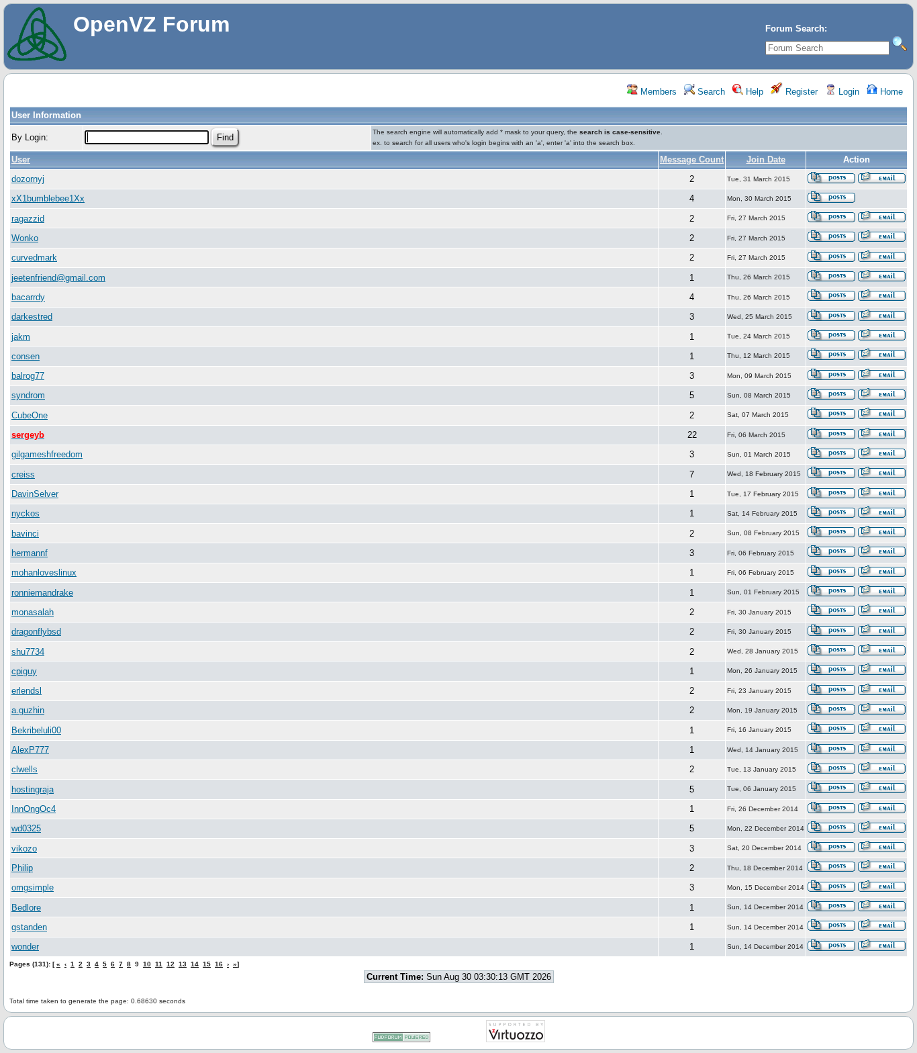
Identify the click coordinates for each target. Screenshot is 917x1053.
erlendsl (26, 691)
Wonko (24, 238)
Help (753, 92)
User (20, 159)
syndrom (28, 395)
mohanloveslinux (44, 572)
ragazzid (27, 219)
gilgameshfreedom (47, 454)
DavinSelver (34, 494)
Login (847, 92)
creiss (23, 474)
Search (710, 92)
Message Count (692, 159)
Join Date (765, 159)
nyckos (25, 513)
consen (25, 356)
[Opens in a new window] (401, 1040)
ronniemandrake (42, 593)
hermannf (29, 553)
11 (158, 964)
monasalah (32, 612)
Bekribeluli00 (36, 730)
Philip (22, 868)
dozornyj (27, 179)
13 (183, 964)
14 (195, 964)
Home (890, 92)
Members (657, 92)
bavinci (25, 534)
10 (147, 964)
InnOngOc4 (33, 809)
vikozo (24, 848)
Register (800, 92)
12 (170, 964)
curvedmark (34, 258)
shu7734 (27, 652)
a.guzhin (27, 710)
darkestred (31, 317)
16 (219, 964)
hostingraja (32, 789)
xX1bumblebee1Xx (48, 198)
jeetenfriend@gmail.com (58, 278)
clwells (24, 769)
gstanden (29, 927)
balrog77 (27, 376)
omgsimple (32, 887)
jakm (20, 337)
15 (207, 964)
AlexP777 (30, 750)
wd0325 (26, 828)
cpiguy (24, 671)
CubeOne (29, 415)
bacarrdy (28, 297)
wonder (25, 947)
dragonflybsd (36, 632)
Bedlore (26, 908)
